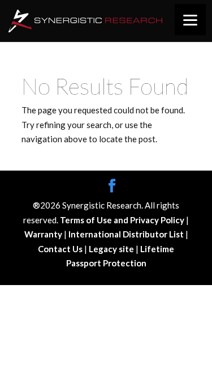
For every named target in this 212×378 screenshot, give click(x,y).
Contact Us (61, 249)
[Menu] (190, 19)
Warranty (44, 234)
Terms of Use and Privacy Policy (123, 220)
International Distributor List (126, 234)
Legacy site (112, 249)
